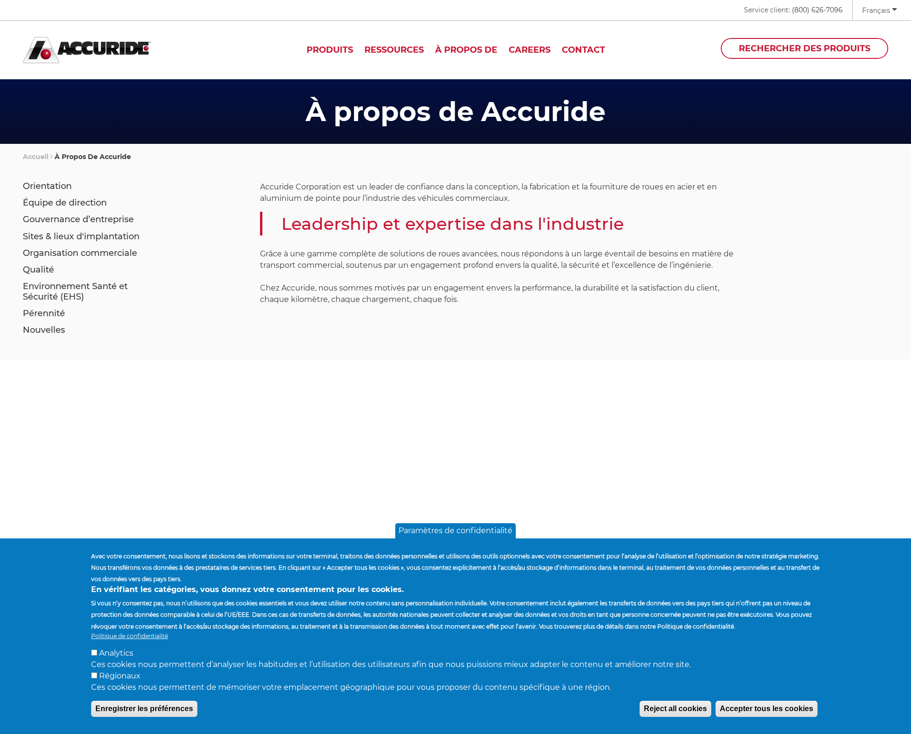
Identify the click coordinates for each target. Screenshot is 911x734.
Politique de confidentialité (129, 635)
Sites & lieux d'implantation (81, 236)
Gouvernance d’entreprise (78, 219)
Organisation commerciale (80, 253)
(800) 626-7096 (817, 10)
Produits (330, 50)
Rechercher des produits (804, 48)
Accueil (35, 156)
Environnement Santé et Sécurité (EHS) (75, 291)
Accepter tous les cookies (766, 709)
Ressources (394, 50)
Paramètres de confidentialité (455, 530)
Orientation (47, 186)
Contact (583, 50)
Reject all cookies (675, 709)
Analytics (116, 653)
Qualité (38, 269)
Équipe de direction (65, 203)
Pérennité (44, 313)
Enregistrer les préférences (144, 709)
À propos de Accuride (93, 156)
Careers (529, 50)
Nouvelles (44, 330)
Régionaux (119, 675)
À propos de (466, 50)
